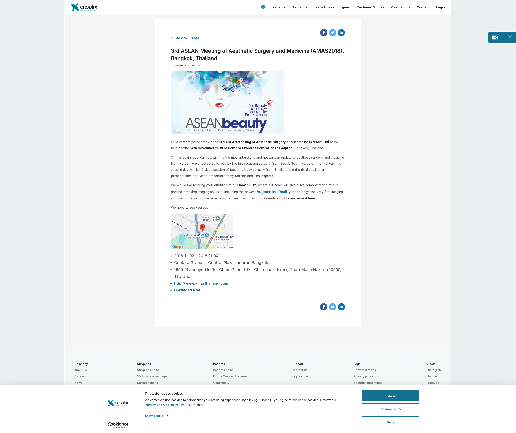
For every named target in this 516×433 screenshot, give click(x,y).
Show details (154, 415)
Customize (388, 409)
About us (80, 370)
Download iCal (187, 290)
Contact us (299, 370)
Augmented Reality (274, 191)
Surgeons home (148, 370)
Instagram (434, 370)
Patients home (223, 370)
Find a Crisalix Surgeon (332, 7)
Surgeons (299, 7)
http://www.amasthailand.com (201, 283)
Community (221, 382)
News (78, 382)
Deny (390, 422)
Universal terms (365, 370)
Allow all (390, 396)
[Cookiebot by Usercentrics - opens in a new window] (118, 425)
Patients (278, 7)
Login (440, 7)
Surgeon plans (147, 382)
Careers (80, 376)
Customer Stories (370, 7)
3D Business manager (152, 376)
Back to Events (187, 38)
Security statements (368, 382)
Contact (423, 7)
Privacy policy (364, 376)
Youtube (433, 382)
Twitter (432, 376)
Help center (300, 376)
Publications (400, 7)
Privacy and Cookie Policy (164, 404)
